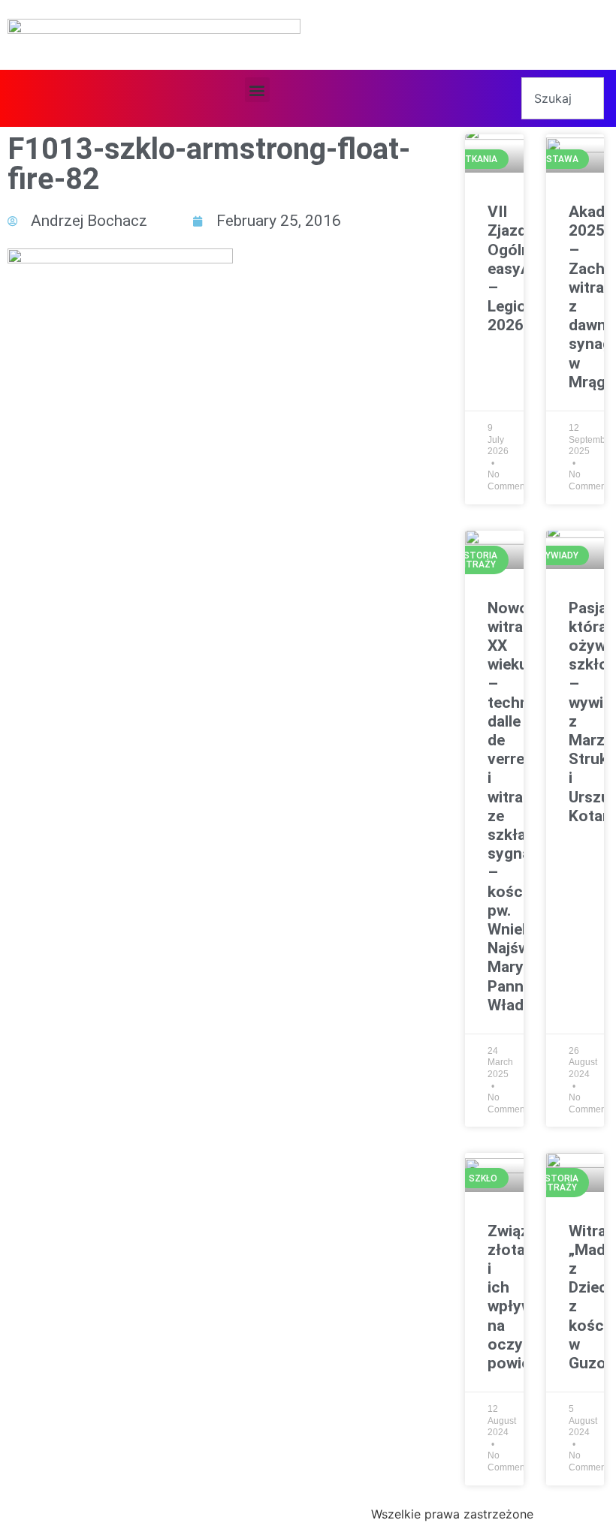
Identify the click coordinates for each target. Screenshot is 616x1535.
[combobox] (562, 98)
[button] (257, 89)
